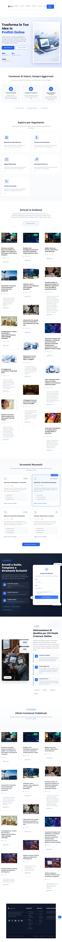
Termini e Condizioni (50, 936)
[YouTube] (22, 920)
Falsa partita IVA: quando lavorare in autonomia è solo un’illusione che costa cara (31, 322)
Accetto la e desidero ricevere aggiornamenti (45, 592)
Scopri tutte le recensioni (30, 544)
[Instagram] (18, 920)
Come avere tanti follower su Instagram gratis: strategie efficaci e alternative (53, 430)
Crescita (40, 5)
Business (16, 5)
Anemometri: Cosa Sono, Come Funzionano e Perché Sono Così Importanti (8, 288)
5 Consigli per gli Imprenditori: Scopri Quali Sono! (9, 370)
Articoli (45, 5)
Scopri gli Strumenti (21, 47)
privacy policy (43, 591)
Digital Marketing (30, 920)
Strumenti (34, 5)
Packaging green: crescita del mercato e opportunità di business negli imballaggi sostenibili (8, 335)
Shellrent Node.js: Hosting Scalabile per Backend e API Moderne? (9, 870)
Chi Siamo (41, 911)
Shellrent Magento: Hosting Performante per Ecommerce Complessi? (52, 874)
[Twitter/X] (12, 920)
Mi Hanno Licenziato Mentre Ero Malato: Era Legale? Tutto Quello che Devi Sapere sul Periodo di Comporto (9, 251)
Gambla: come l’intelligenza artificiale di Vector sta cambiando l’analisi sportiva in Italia (30, 250)
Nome (36, 579)
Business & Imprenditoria (31, 912)
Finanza (22, 5)
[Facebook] (9, 920)
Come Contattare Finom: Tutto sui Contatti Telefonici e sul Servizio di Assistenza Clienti (52, 382)
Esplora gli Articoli (8, 47)
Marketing (28, 5)
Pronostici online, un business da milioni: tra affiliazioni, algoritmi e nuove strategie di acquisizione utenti (52, 286)
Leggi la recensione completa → (11, 503)
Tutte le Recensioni (41, 917)
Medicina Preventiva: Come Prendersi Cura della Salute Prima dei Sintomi (7, 417)
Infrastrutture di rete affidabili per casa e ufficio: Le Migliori (29, 357)
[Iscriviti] (59, 917)
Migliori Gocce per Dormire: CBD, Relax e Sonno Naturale (51, 249)
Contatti (40, 913)
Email (36, 585)
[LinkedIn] (15, 920)
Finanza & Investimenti (30, 916)
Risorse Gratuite (50, 6)
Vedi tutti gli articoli (30, 223)
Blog (40, 923)
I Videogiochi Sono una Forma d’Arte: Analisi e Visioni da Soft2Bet (30, 401)
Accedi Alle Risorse (45, 597)
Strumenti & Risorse (30, 924)
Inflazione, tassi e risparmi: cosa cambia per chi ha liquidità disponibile (31, 286)
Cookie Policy (42, 936)
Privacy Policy (35, 936)
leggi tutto (6, 262)
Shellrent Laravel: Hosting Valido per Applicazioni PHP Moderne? (31, 857)
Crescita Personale (30, 927)
